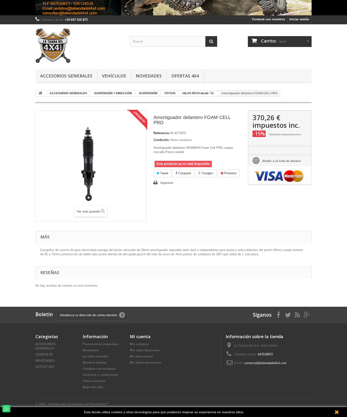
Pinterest (230, 173)
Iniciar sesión (299, 19)
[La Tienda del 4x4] (79, 45)
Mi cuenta (140, 336)
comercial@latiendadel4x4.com (265, 363)
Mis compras (139, 344)
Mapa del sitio (93, 387)
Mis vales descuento (145, 350)
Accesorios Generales (66, 76)
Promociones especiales (100, 344)
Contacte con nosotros (268, 19)
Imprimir (167, 183)
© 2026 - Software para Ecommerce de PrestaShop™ (72, 404)
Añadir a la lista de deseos (281, 161)
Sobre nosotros (94, 381)
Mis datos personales (145, 362)
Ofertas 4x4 (185, 76)
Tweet (163, 173)
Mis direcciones (141, 356)
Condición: (161, 140)
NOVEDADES (45, 360)
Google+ (207, 173)
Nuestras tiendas (95, 362)
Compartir (184, 173)
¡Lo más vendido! (95, 356)
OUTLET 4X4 (44, 367)
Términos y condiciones (100, 375)
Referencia (161, 133)
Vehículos (114, 76)
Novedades (149, 76)
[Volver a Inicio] (40, 93)
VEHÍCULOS (44, 354)
